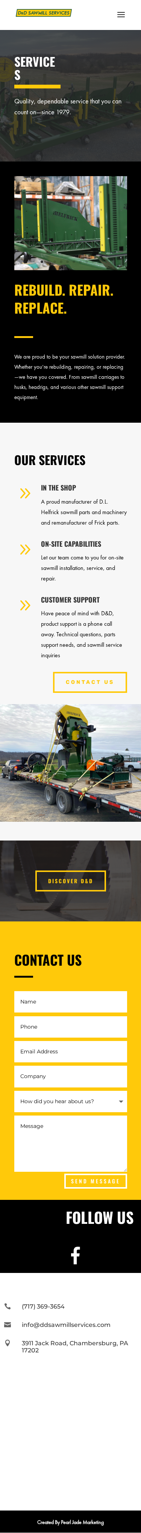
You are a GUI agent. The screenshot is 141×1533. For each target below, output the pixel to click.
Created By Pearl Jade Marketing (70, 1522)
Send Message (95, 1181)
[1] (70, 268)
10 (99, 261)
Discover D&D (70, 881)
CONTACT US (90, 682)
